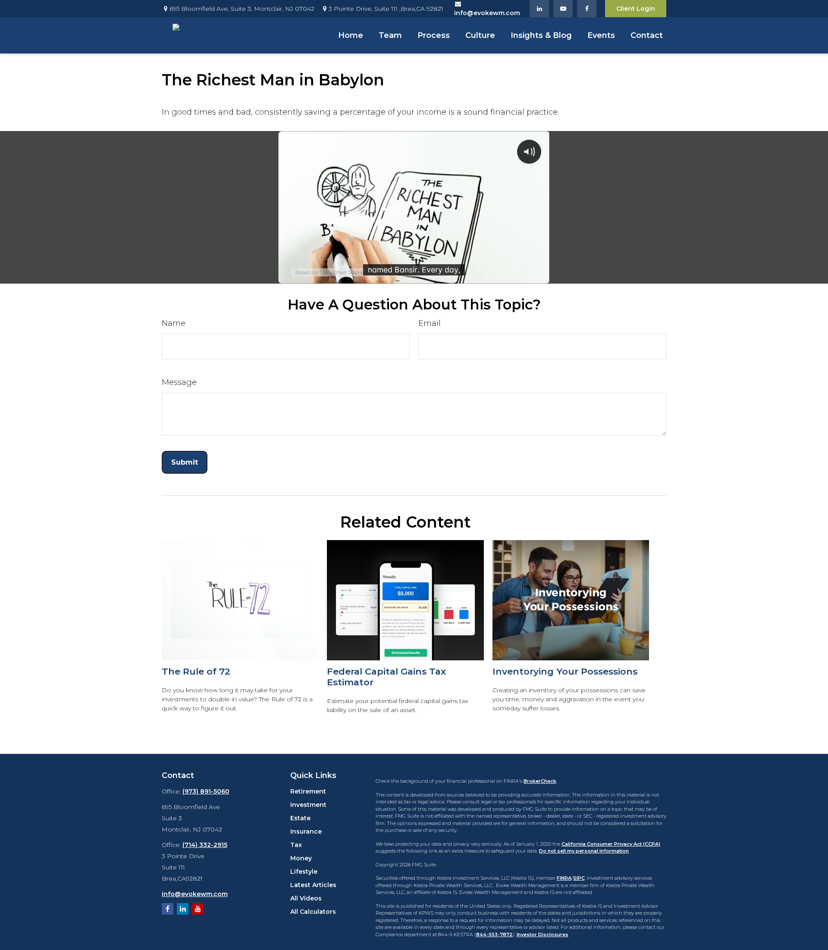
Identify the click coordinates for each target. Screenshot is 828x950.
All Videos (306, 898)
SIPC (579, 878)
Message (179, 382)
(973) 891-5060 (205, 791)
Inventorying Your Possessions (564, 671)
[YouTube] (563, 8)
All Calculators (313, 912)
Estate (300, 818)
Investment (308, 805)
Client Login (635, 8)
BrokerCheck (540, 781)
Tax (296, 845)
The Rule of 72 (196, 671)
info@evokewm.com (195, 894)
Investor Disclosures (542, 934)
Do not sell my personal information (584, 851)
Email (429, 323)
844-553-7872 (494, 934)
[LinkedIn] (539, 8)
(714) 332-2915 (204, 845)
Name (173, 323)
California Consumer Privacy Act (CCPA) (610, 844)
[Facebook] (586, 8)
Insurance (306, 831)
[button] (351, 35)
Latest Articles (313, 885)
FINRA (564, 878)
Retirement (308, 791)
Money (301, 858)
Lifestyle (303, 871)
